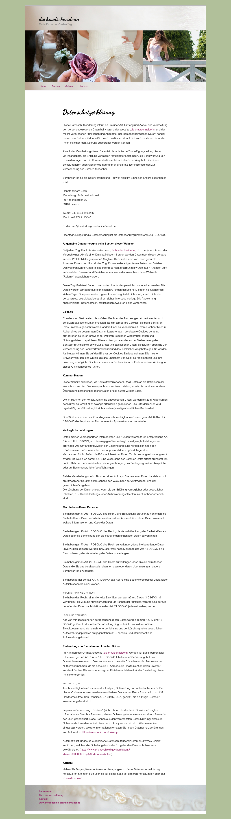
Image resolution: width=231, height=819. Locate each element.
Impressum (45, 791)
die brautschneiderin (59, 19)
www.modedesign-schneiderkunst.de (59, 802)
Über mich (84, 86)
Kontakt (43, 798)
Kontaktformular (72, 778)
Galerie (69, 86)
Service (56, 86)
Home (43, 86)
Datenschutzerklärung (51, 795)
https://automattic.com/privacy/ (100, 732)
